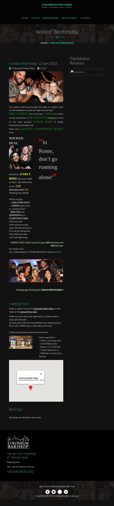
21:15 (43, 68)
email (58, 251)
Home (24, 18)
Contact (85, 18)
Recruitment (69, 18)
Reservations (50, 18)
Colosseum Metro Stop (23, 68)
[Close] (41, 374)
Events (35, 18)
